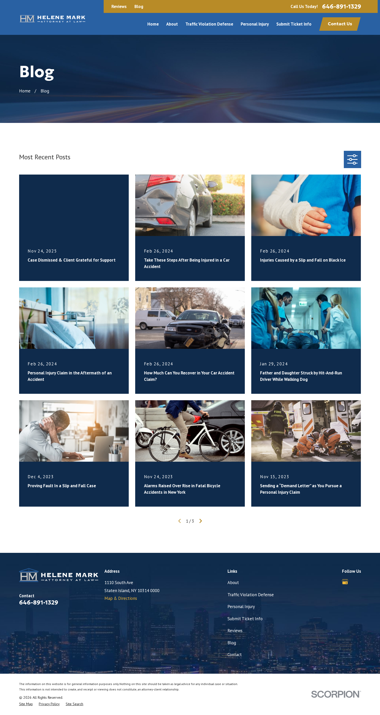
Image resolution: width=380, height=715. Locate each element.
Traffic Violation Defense (250, 595)
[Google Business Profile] (345, 582)
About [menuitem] (172, 24)
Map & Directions (120, 598)
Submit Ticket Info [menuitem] (293, 24)
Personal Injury (241, 606)
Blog (138, 6)
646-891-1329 (341, 6)
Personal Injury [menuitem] (255, 24)
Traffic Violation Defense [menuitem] (209, 24)
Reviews (119, 6)
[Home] (52, 17)
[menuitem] (26, 704)
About (233, 582)
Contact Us (340, 24)
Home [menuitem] (153, 24)
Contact (234, 654)
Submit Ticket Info (245, 619)
